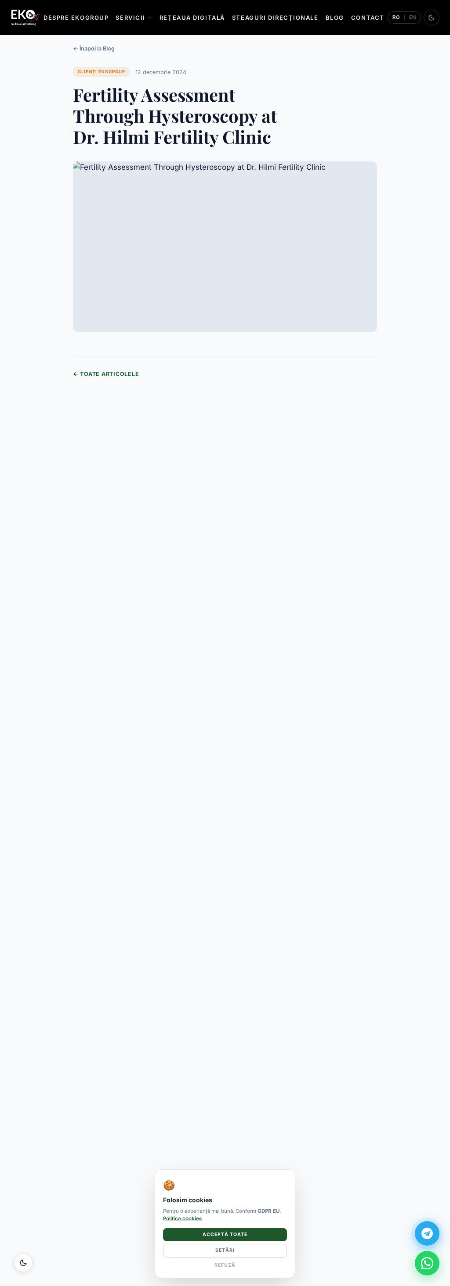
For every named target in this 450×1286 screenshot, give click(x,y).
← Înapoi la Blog (94, 48)
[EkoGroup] (25, 17)
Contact (368, 17)
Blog (335, 17)
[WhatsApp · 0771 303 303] (427, 1263)
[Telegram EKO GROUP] (427, 1233)
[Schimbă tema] (431, 17)
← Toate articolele (106, 374)
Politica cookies (182, 1218)
